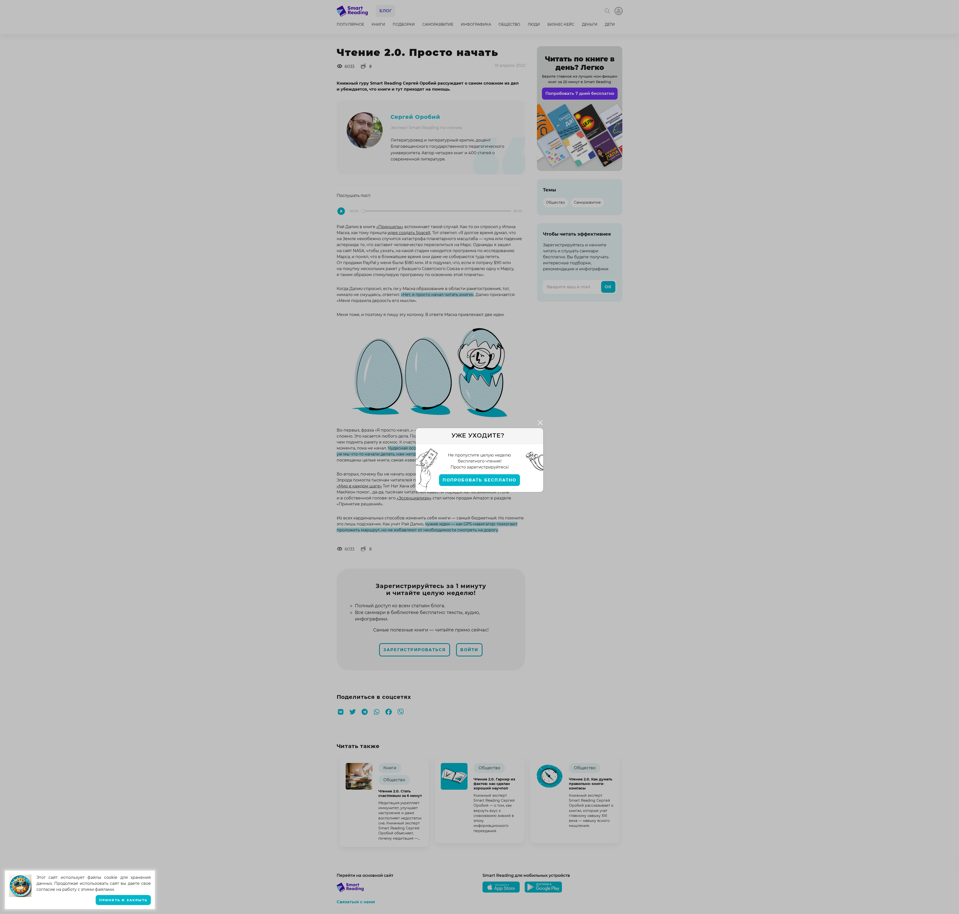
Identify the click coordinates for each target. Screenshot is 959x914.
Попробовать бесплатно (479, 480)
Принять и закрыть (123, 900)
